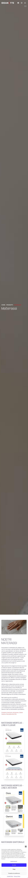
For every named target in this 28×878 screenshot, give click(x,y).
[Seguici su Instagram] (21, 3)
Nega (14, 869)
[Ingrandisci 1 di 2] (22, 730)
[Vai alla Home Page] (7, 3)
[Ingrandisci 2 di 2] (22, 756)
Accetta (14, 865)
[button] (26, 846)
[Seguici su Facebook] (18, 3)
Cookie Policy (10, 876)
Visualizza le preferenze (14, 873)
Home (3, 305)
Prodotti (9, 305)
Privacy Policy (17, 876)
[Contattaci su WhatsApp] (25, 3)
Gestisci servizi (13, 861)
